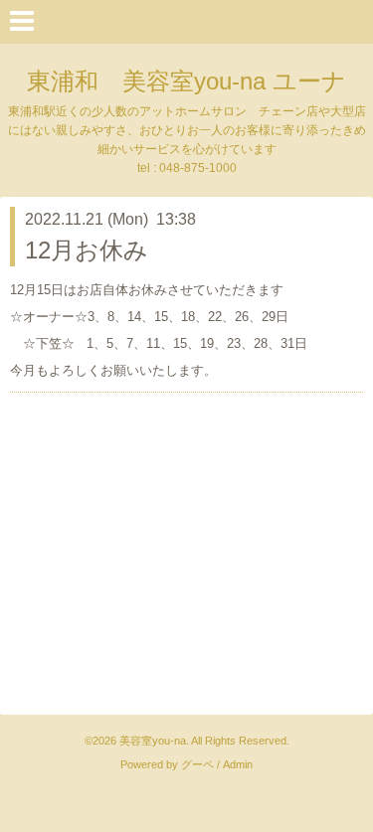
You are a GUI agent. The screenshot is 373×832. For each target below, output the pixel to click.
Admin (238, 764)
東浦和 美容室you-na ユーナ (186, 81)
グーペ (197, 764)
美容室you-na (152, 741)
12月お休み (86, 250)
